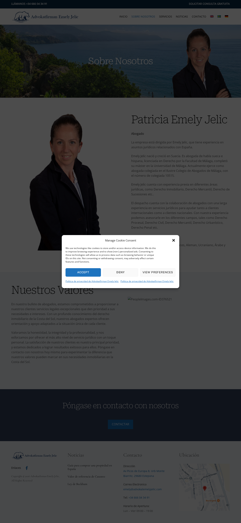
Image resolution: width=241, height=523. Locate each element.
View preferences (158, 272)
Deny (120, 272)
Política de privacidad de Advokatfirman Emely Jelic (92, 281)
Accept (83, 272)
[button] (173, 240)
